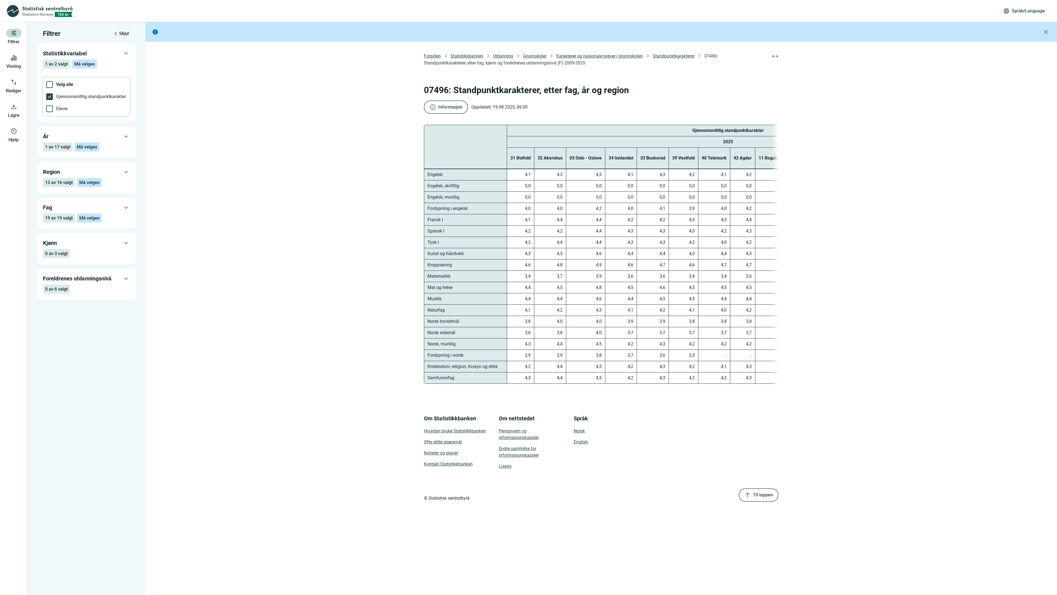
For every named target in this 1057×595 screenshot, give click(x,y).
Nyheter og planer (441, 453)
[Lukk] (1046, 32)
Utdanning (503, 56)
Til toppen (763, 494)
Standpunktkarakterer (673, 56)
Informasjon (450, 107)
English (581, 442)
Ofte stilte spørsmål (443, 442)
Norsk (579, 431)
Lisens (505, 466)
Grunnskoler (534, 56)
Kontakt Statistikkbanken (448, 464)
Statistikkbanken (467, 56)
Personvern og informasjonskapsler (519, 434)
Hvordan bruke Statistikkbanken (455, 431)
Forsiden (432, 56)
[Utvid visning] (775, 56)
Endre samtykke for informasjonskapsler (519, 452)
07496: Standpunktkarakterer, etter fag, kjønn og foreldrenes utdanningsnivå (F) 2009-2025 (571, 59)
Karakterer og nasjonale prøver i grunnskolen (599, 56)
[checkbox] (86, 85)
